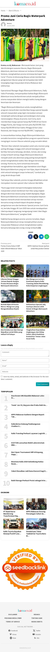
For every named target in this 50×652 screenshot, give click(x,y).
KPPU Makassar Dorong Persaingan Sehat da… (35, 512)
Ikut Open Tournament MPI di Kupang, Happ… (27, 453)
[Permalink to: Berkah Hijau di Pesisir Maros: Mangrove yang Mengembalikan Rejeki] (12, 296)
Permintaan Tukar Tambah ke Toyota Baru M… (36, 533)
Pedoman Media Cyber (12, 618)
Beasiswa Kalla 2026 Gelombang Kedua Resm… (27, 463)
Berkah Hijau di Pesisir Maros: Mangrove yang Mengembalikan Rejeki (10, 306)
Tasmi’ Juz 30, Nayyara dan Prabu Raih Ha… (29, 405)
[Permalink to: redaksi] (3, 24)
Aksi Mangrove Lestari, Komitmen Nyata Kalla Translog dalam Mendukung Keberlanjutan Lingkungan (37, 282)
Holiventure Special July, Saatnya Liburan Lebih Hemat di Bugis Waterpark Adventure (36, 307)
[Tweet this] (35, 236)
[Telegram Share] (41, 236)
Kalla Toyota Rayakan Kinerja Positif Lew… (12, 532)
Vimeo (14, 634)
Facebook (14, 631)
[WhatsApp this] (46, 236)
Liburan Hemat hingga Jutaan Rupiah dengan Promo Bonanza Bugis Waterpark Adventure (10, 282)
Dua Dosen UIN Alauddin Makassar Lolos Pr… (27, 397)
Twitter (38, 631)
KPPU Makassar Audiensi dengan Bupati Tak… (27, 416)
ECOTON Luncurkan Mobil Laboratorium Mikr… (27, 444)
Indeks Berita (36, 622)
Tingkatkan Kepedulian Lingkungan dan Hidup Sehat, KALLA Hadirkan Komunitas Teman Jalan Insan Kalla (35, 334)
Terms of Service (13, 622)
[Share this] (30, 236)
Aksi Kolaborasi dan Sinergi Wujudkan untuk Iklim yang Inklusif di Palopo (12, 332)
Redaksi (37, 614)
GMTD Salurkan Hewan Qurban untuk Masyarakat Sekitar (38, 246)
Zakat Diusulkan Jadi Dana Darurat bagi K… (29, 471)
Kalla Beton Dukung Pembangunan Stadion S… (25, 425)
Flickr (14, 638)
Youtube (38, 634)
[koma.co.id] (25, 3)
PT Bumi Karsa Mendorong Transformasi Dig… (11, 513)
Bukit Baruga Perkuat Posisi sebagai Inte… (29, 480)
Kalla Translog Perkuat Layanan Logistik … (29, 433)
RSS (38, 638)
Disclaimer (12, 614)
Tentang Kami (36, 618)
